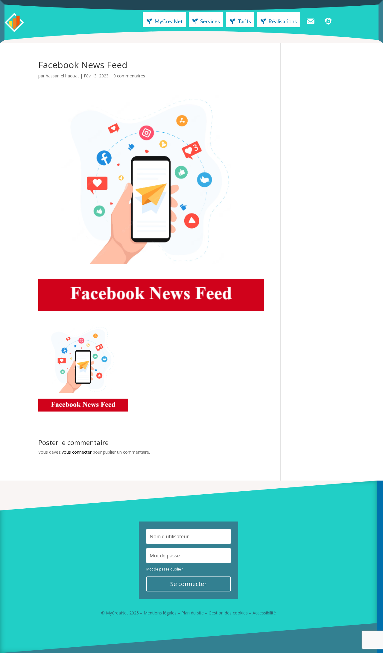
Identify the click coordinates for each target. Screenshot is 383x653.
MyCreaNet (168, 21)
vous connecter (77, 452)
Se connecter (188, 584)
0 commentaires (129, 76)
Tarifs (244, 21)
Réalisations (282, 21)
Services (210, 21)
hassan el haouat (62, 76)
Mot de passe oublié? (164, 569)
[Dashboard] (328, 19)
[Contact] (310, 19)
